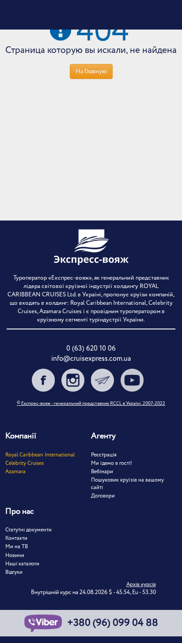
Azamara (15, 471)
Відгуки (14, 572)
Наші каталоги (22, 564)
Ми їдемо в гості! (111, 463)
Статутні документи (28, 530)
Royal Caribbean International (40, 455)
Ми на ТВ (16, 546)
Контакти (16, 538)
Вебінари (102, 471)
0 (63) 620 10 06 (91, 349)
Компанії (20, 436)
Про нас (19, 511)
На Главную (91, 71)
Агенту (103, 436)
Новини (14, 555)
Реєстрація (104, 455)
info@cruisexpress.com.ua (91, 359)
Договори (103, 496)
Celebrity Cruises (24, 463)
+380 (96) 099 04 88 (112, 623)
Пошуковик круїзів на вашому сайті (127, 483)
